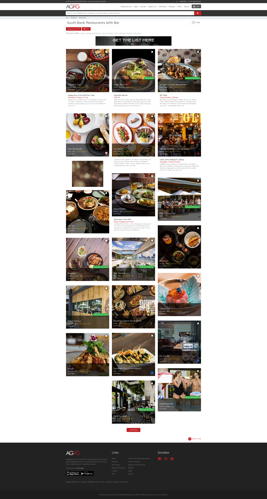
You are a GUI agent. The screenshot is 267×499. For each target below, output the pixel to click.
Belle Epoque (119, 416)
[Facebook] (174, 1)
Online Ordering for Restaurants (139, 459)
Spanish (161, 151)
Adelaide (91, 482)
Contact (114, 471)
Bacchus (163, 261)
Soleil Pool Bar (166, 404)
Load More (133, 430)
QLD (67, 18)
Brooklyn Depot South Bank (127, 321)
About (114, 459)
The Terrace (119, 273)
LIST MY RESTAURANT (194, 1)
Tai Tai (71, 225)
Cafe (116, 33)
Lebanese (122, 33)
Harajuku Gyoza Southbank (127, 368)
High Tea (162, 263)
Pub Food (137, 33)
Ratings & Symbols (118, 468)
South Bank (82, 18)
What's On (152, 7)
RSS (113, 474)
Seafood (161, 216)
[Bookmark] (106, 52)
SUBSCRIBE (183, 1)
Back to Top (196, 439)
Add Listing (115, 465)
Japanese (162, 311)
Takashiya (164, 308)
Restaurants (125, 7)
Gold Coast (123, 482)
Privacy (156, 495)
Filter (87, 29)
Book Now (149, 78)
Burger (110, 33)
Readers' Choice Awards (136, 465)
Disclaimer (164, 495)
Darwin (102, 482)
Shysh (71, 368)
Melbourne (76, 482)
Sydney (68, 482)
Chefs (179, 7)
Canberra (109, 482)
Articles (143, 7)
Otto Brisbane (75, 149)
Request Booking (192, 78)
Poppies (72, 273)
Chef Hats (162, 7)
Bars (136, 7)
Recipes (172, 7)
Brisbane (74, 18)
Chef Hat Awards (101, 1)
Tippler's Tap (74, 84)
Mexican (129, 33)
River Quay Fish (167, 213)
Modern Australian (93, 33)
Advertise (115, 462)
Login (197, 6)
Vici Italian (118, 149)
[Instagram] (177, 1)
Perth (97, 482)
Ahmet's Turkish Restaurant (173, 84)
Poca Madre (119, 209)
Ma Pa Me (164, 356)
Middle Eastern (163, 87)
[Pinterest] (172, 459)
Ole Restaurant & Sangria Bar (174, 149)
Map (198, 22)
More (186, 7)
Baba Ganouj (74, 321)
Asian (83, 33)
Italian (104, 33)
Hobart (116, 482)
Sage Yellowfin (120, 84)
